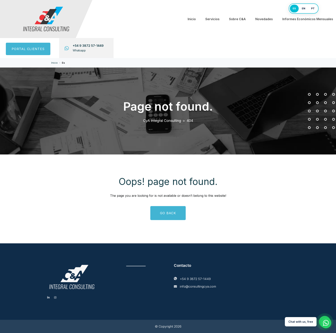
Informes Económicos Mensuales (307, 19)
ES (294, 8)
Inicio (192, 19)
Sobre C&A (237, 19)
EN (303, 8)
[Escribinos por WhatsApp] (325, 322)
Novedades (264, 19)
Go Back (168, 213)
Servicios (212, 19)
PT (313, 8)
